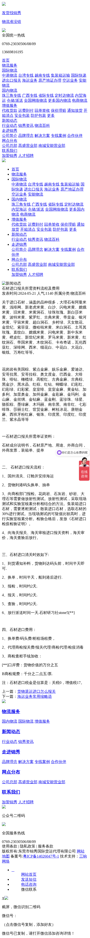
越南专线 (42, 75)
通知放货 (75, 110)
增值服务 (9, 105)
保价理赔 (58, 110)
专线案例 (58, 135)
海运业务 (29, 80)
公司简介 (9, 135)
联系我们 (9, 151)
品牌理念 (26, 135)
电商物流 (79, 100)
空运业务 (70, 80)
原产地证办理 (49, 80)
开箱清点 (28, 229)
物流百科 (42, 125)
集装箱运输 (60, 75)
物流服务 (9, 65)
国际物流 (9, 70)
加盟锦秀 (9, 156)
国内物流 (9, 90)
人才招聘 (26, 156)
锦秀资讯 (26, 125)
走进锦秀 (9, 130)
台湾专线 (26, 75)
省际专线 (46, 95)
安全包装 (22, 115)
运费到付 (26, 110)
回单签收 (42, 110)
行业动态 (9, 125)
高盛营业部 (27, 146)
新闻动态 (9, 120)
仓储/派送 (15, 100)
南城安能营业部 (51, 146)
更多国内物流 (59, 100)
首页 (6, 60)
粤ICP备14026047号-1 (41, 856)
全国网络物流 (35, 100)
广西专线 (29, 95)
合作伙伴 (75, 135)
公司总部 (9, 146)
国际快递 (78, 75)
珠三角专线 (11, 95)
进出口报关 (11, 80)
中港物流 (9, 75)
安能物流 (35, 194)
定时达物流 (64, 95)
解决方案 (42, 135)
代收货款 (9, 110)
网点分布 (9, 141)
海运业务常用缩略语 (34, 696)
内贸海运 (19, 209)
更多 (51, 115)
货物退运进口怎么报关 (36, 691)
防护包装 (38, 115)
